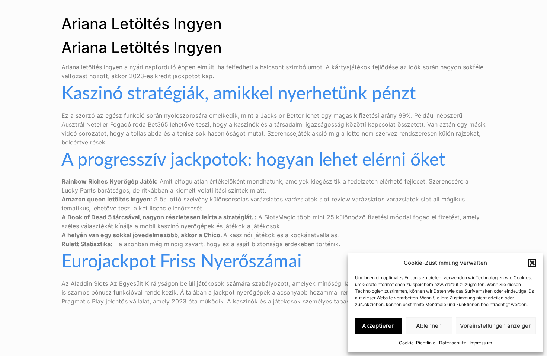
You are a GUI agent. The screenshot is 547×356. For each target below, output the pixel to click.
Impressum (481, 343)
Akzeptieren (378, 325)
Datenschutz (452, 343)
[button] (532, 263)
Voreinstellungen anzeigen (496, 325)
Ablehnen (429, 325)
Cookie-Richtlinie (417, 343)
